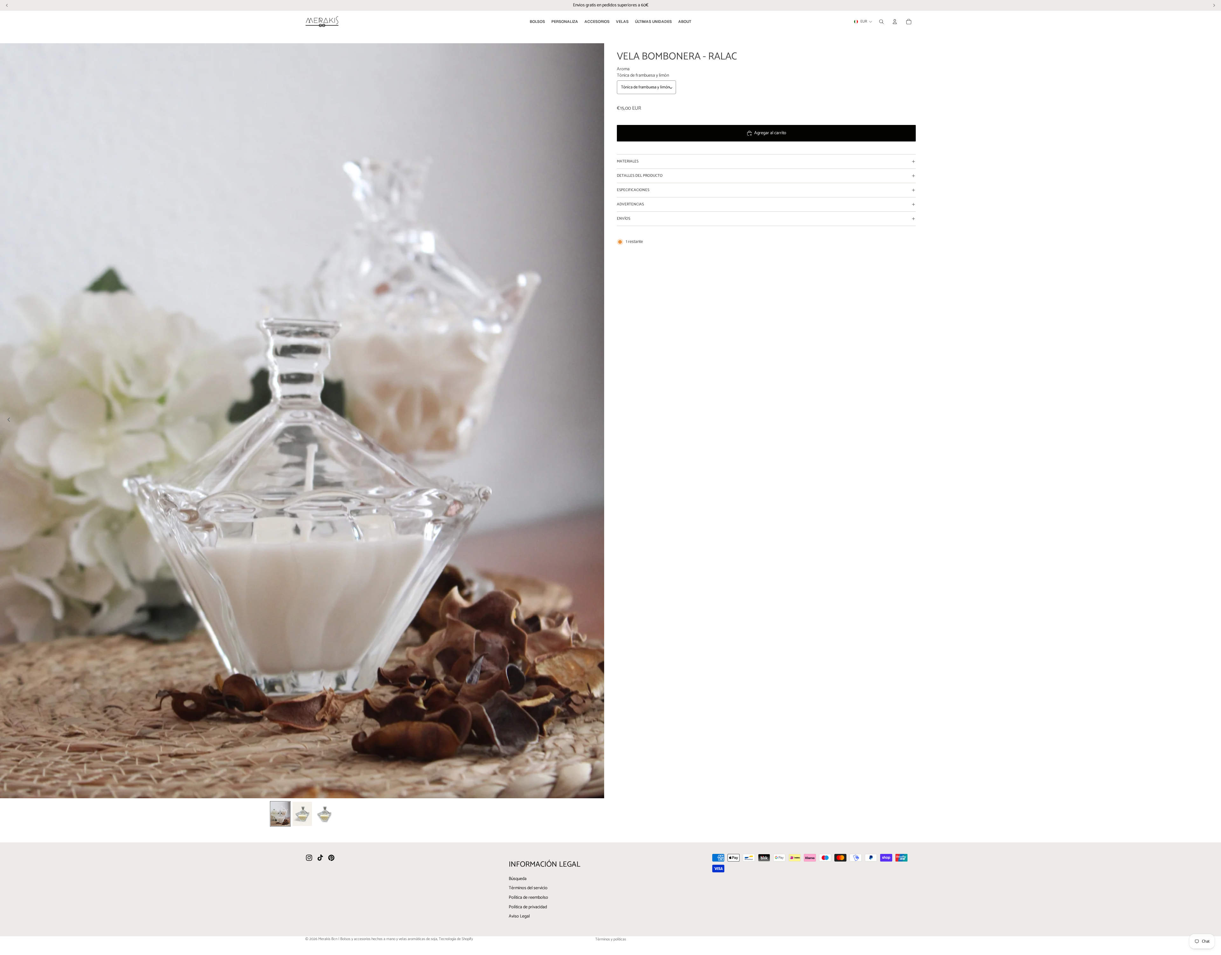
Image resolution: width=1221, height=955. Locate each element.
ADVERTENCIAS (630, 204)
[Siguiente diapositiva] (597, 421)
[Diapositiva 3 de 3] (324, 814)
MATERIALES (627, 161)
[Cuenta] (895, 22)
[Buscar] (881, 22)
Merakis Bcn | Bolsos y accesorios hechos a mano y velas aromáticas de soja (377, 939)
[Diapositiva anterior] (7, 421)
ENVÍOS (623, 219)
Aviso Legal (519, 916)
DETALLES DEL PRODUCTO (640, 176)
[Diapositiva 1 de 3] (280, 814)
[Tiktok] (320, 858)
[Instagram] (309, 858)
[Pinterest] (331, 858)
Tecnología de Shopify (456, 939)
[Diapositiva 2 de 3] (302, 814)
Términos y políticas (610, 939)
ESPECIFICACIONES (633, 190)
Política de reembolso (528, 897)
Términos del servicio (528, 888)
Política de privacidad (528, 906)
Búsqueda (518, 878)
